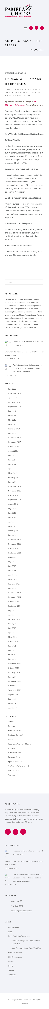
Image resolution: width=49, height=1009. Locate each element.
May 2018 (12, 420)
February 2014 (14, 619)
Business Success (15, 731)
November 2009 (14, 681)
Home (32, 50)
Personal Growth (19, 93)
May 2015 (12, 571)
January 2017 (13, 482)
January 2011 (13, 659)
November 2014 (14, 597)
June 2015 (12, 566)
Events (10, 739)
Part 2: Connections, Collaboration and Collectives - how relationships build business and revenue (27, 368)
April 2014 (12, 615)
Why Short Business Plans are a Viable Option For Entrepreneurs (24, 353)
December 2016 (14, 486)
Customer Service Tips (16, 735)
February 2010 (14, 672)
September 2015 (14, 553)
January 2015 (13, 588)
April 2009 (12, 708)
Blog (10, 932)
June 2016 (12, 513)
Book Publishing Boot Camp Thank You (26, 948)
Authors (11, 722)
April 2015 (12, 575)
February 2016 (14, 531)
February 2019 (14, 402)
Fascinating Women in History (19, 744)
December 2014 (14, 593)
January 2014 (13, 624)
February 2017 (14, 477)
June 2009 (12, 703)
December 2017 (14, 438)
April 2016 (12, 522)
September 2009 (14, 690)
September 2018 (14, 407)
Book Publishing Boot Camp (19, 936)
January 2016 (13, 535)
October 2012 (13, 641)
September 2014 (14, 606)
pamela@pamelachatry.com (21, 911)
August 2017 (13, 451)
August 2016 (13, 504)
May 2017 (12, 464)
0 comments (35, 90)
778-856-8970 (17, 906)
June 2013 (12, 628)
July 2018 (12, 411)
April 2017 (12, 469)
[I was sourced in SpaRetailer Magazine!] (8, 344)
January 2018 (13, 433)
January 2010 (13, 677)
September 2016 (14, 500)
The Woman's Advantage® (18, 766)
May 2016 (12, 517)
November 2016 (14, 491)
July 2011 (12, 650)
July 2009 (12, 699)
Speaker (11, 970)
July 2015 (12, 562)
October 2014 (13, 602)
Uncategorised (23, 96)
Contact (11, 961)
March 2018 (13, 424)
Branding (11, 726)
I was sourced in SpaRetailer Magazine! (28, 341)
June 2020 (12, 389)
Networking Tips (14, 753)
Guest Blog (12, 748)
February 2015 (14, 584)
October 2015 (13, 548)
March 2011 (13, 655)
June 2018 (12, 415)
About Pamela (13, 927)
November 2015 (14, 544)
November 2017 (14, 442)
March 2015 (13, 579)
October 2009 (13, 686)
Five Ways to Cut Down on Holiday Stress (23, 81)
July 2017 (12, 455)
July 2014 (12, 610)
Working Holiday (14, 775)
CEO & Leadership (15, 957)
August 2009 (13, 695)
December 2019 (14, 393)
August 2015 (13, 557)
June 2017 (12, 460)
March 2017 (13, 473)
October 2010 (13, 668)
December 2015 (14, 540)
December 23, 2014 (15, 72)
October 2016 (13, 495)
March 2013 (13, 637)
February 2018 (14, 429)
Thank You (12, 975)
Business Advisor (15, 953)
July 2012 (12, 646)
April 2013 (12, 633)
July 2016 (12, 508)
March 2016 (13, 526)
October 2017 (13, 446)
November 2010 (14, 664)
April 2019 (12, 398)
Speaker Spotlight (15, 762)
